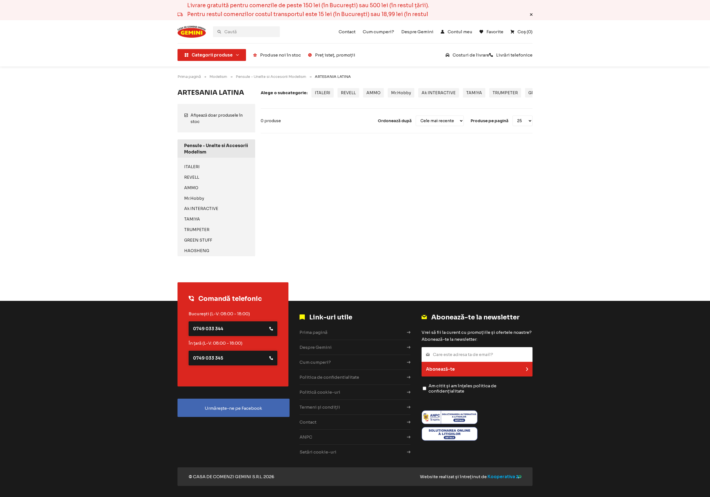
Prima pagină (189, 76)
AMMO (191, 187)
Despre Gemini (417, 31)
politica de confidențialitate (462, 388)
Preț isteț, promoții (335, 55)
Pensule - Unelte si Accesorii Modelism (271, 76)
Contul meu (460, 31)
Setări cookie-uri (318, 452)
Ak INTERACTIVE (201, 208)
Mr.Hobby (194, 198)
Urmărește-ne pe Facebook (233, 408)
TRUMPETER (196, 229)
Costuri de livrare (471, 55)
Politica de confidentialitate (329, 377)
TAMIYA (192, 219)
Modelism (218, 76)
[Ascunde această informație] (531, 14)
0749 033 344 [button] (208, 328)
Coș (525, 31)
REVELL (191, 177)
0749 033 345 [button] (208, 358)
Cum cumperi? (378, 31)
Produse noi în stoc (280, 55)
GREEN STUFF (198, 240)
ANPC (306, 437)
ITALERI (192, 166)
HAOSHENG (196, 250)
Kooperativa (501, 476)
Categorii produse (212, 55)
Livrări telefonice (514, 55)
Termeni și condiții (320, 407)
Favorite (494, 31)
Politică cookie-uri (320, 392)
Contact (347, 31)
